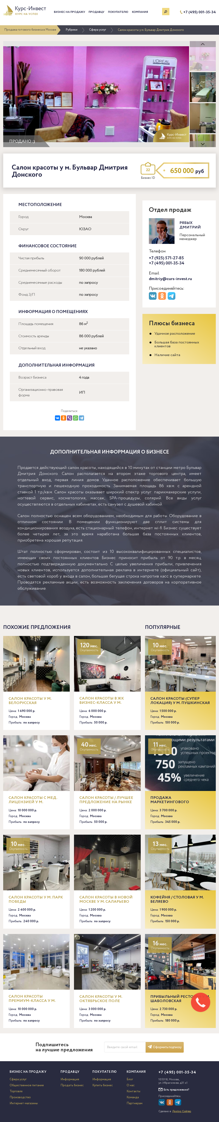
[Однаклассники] (170, 1105)
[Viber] (69, 418)
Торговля (16, 1091)
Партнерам (134, 1103)
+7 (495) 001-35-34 (199, 12)
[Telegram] (81, 418)
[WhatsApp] (75, 418)
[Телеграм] (172, 299)
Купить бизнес (102, 1085)
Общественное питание (27, 1085)
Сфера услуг (97, 30)
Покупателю (118, 12)
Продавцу (96, 12)
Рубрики (71, 30)
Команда (133, 1097)
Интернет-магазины (24, 1103)
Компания (140, 12)
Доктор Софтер (181, 1111)
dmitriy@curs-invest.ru (170, 279)
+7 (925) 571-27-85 (166, 258)
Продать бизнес (72, 1085)
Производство (20, 1097)
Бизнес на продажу (69, 12)
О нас (131, 1085)
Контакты (133, 1091)
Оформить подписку (167, 1047)
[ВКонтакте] (57, 418)
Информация (70, 1079)
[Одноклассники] (63, 418)
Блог (130, 1079)
